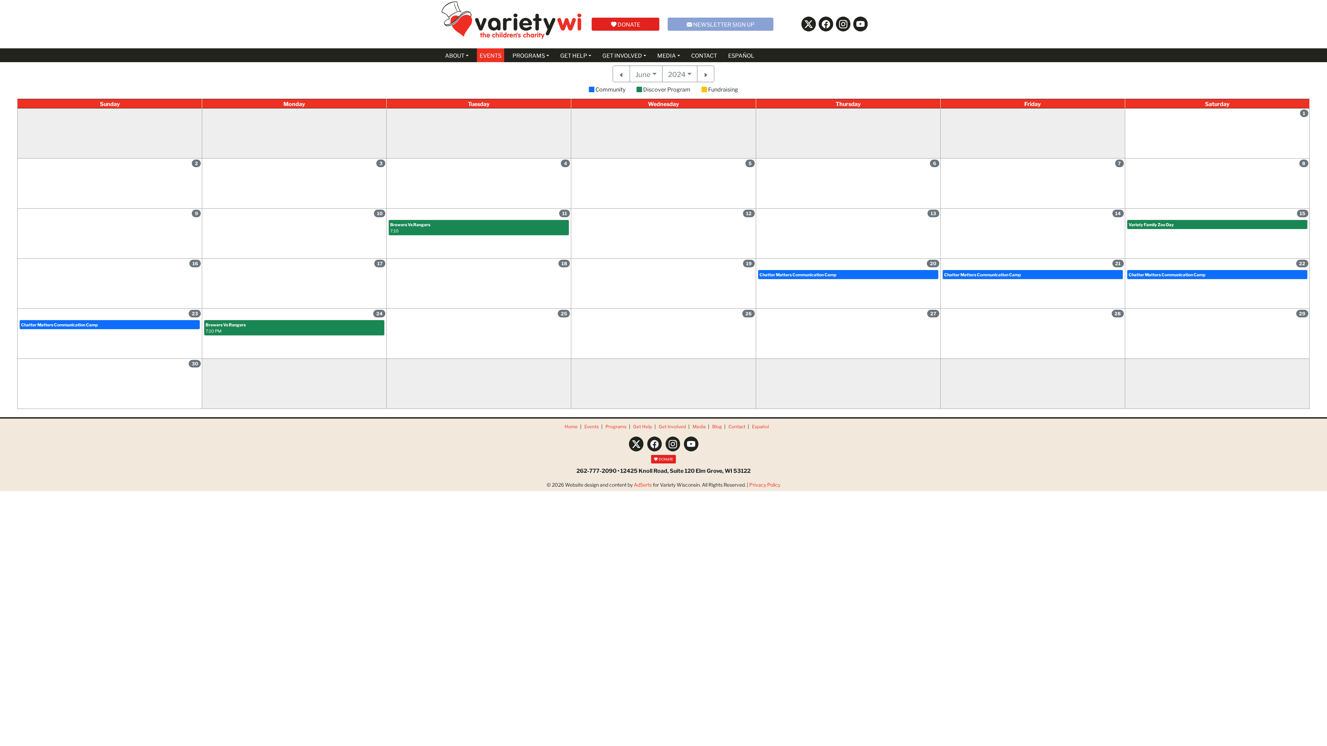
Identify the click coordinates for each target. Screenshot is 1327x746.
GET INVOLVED (622, 55)
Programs (616, 426)
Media (699, 426)
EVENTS (490, 55)
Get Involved (672, 426)
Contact (736, 426)
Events (591, 426)
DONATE (628, 24)
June (643, 74)
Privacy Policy (764, 484)
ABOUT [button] (454, 55)
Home (571, 426)
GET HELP (573, 55)
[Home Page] (511, 24)
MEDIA (666, 55)
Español (760, 426)
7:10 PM (226, 328)
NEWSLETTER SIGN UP (723, 24)
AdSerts (643, 484)
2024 (677, 74)
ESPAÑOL (741, 55)
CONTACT (704, 55)
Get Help (642, 426)
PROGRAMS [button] (528, 55)
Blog (717, 426)
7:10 (410, 227)
